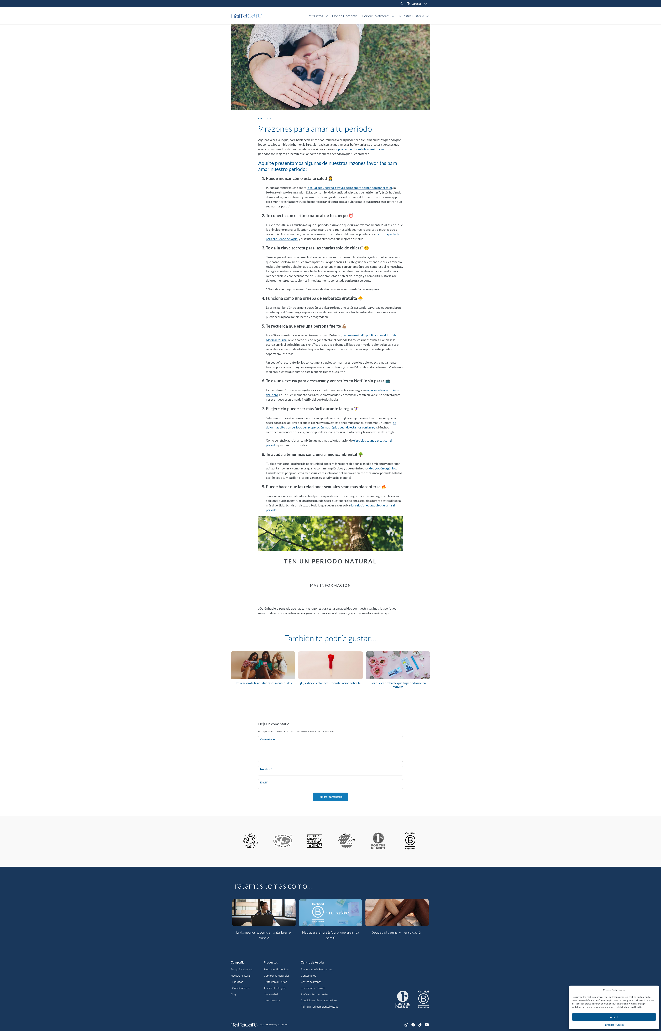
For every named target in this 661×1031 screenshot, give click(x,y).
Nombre (266, 769)
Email (264, 782)
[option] (264, 921)
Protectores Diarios (275, 981)
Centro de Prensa (311, 981)
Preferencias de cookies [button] (314, 994)
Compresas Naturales (276, 975)
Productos (315, 16)
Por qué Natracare (376, 16)
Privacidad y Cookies (614, 1024)
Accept (614, 1017)
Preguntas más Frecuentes (316, 969)
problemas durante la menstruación (362, 149)
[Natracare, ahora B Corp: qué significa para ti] (330, 912)
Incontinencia (272, 1000)
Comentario (268, 739)
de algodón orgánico (382, 468)
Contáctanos (308, 975)
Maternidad (271, 994)
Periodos (264, 118)
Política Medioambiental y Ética (319, 1006)
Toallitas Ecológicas (275, 988)
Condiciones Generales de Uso (319, 1000)
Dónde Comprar (344, 16)
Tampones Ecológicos (276, 969)
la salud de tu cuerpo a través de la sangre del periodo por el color (349, 188)
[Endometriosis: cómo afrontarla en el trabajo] (264, 912)
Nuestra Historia (411, 16)
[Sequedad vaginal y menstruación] (397, 912)
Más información (330, 585)
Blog (233, 994)
